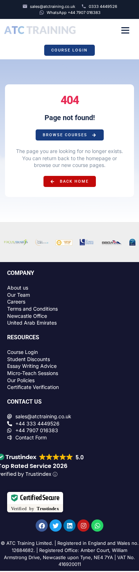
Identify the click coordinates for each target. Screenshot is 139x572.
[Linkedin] (69, 525)
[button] (125, 30)
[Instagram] (83, 525)
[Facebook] (42, 525)
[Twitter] (56, 525)
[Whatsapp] (97, 525)
